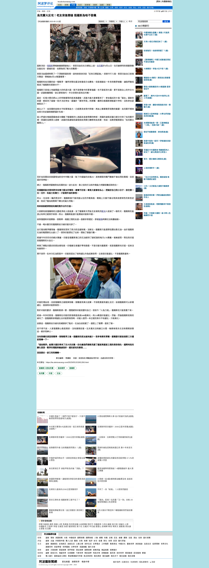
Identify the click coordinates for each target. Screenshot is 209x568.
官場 (111, 538)
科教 (106, 538)
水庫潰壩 (83, 524)
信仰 (140, 538)
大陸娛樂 (54, 550)
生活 (80, 5)
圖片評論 (121, 541)
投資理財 (156, 544)
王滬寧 (50, 526)
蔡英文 (115, 526)
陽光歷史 (97, 556)
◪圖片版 (164, 11)
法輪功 (121, 524)
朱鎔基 (46, 524)
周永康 (128, 526)
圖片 (150, 7)
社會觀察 (71, 553)
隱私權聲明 (143, 562)
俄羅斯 (50, 66)
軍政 (52, 538)
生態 (130, 538)
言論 (85, 7)
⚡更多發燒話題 (45, 521)
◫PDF (170, 11)
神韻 (56, 524)
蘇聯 (101, 219)
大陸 (65, 538)
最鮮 (47, 553)
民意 (144, 7)
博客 (108, 5)
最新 (79, 7)
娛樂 (95, 5)
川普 (60, 524)
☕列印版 (157, 11)
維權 (120, 538)
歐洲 (104, 211)
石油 (58, 373)
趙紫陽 (122, 526)
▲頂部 (152, 562)
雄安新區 (72, 526)
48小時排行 (143, 26)
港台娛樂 (79, 550)
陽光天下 (114, 556)
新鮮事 (87, 5)
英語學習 (57, 547)
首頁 (60, 5)
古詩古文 (147, 544)
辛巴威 (92, 526)
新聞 (66, 5)
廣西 (51, 524)
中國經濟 (97, 524)
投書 (130, 7)
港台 (135, 538)
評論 (73, 5)
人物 (96, 538)
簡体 (158, 1)
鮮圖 (144, 553)
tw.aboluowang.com (66, 2)
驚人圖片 (49, 556)
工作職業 (105, 544)
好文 (125, 7)
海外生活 (88, 544)
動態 (107, 7)
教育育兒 (113, 544)
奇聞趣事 (105, 553)
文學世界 (74, 547)
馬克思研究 (88, 556)
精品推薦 (105, 550)
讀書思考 (49, 547)
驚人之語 (101, 7)
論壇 (102, 5)
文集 (111, 7)
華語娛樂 (62, 550)
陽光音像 (131, 556)
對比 (134, 7)
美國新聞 (59, 538)
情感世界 (62, 553)
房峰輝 (105, 526)
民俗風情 (137, 553)
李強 (55, 526)
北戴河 (86, 526)
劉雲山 (98, 526)
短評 (120, 7)
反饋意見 (125, 562)
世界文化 (164, 544)
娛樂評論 (96, 550)
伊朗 (41, 524)
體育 (125, 538)
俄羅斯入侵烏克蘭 (46, 368)
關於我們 (116, 562)
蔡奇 (110, 526)
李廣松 (68, 358)
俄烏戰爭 (61, 368)
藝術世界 (130, 544)
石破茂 (60, 526)
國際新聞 (80, 538)
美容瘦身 (139, 544)
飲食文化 (54, 553)
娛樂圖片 (113, 550)
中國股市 (42, 526)
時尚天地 (96, 553)
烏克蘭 (100, 66)
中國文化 (122, 544)
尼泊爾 (48, 529)
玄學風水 (96, 544)
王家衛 (42, 529)
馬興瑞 (65, 524)
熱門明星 (71, 550)
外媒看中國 (92, 7)
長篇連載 (83, 547)
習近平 (90, 524)
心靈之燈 (79, 544)
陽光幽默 (106, 556)
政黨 (116, 7)
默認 (130, 21)
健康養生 (54, 544)
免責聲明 (134, 562)
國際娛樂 (88, 550)
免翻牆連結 (166, 1)
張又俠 (115, 524)
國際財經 (89, 538)
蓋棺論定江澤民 (60, 556)
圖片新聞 (146, 538)
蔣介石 (79, 526)
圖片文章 (91, 547)
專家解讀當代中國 (75, 556)
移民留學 (88, 553)
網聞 (101, 538)
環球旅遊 (128, 553)
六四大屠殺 (106, 524)
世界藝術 (66, 547)
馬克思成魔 (74, 524)
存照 (139, 7)
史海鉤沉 (62, 544)
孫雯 (66, 526)
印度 (50, 373)
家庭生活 (71, 544)
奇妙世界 (120, 553)
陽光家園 (123, 556)
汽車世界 (79, 553)
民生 (115, 538)
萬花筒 (112, 553)
